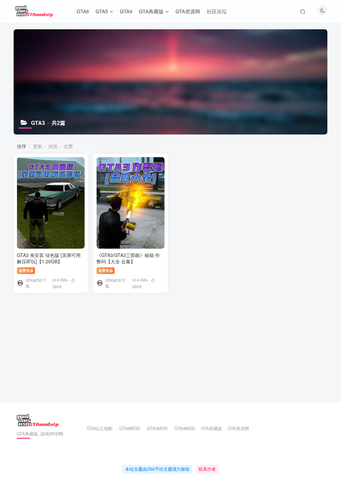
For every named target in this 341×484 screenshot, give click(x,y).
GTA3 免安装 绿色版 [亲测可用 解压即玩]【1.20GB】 (49, 258)
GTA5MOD (157, 428)
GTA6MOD (129, 428)
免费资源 (26, 270)
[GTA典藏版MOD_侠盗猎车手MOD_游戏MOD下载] (38, 420)
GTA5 (102, 11)
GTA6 (83, 11)
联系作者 (207, 469)
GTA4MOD (184, 428)
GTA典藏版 (151, 11)
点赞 (68, 146)
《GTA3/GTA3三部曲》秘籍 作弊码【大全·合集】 (128, 258)
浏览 (53, 146)
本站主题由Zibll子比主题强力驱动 (157, 469)
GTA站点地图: (97, 428)
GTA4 (126, 11)
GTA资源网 (187, 11)
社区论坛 (217, 11)
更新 (37, 146)
